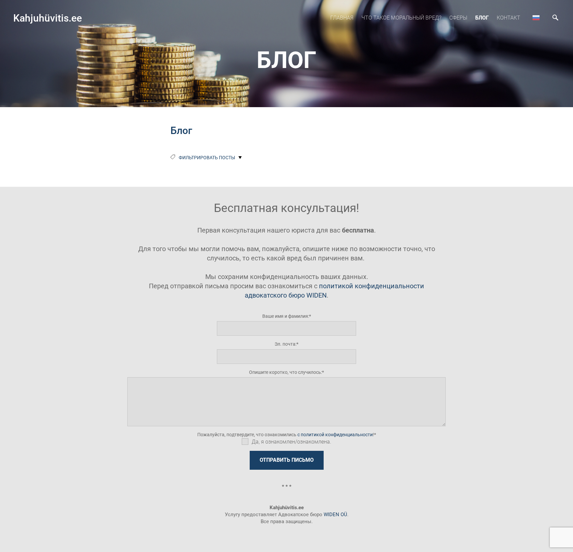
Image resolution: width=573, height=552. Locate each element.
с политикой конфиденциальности (335, 434)
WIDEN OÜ (335, 515)
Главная (341, 18)
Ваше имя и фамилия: (285, 316)
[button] (536, 17)
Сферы (458, 18)
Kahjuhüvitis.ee (47, 18)
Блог (482, 18)
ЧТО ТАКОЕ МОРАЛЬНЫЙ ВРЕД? (401, 18)
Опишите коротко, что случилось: (285, 372)
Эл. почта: (285, 344)
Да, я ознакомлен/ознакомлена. (291, 442)
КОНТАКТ (508, 18)
